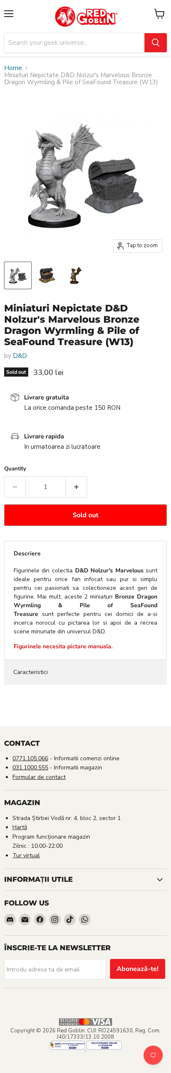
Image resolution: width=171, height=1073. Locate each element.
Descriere (27, 553)
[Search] (155, 42)
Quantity (15, 469)
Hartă (19, 827)
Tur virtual (26, 855)
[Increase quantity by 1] (76, 487)
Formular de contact (39, 777)
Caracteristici (30, 672)
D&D (20, 356)
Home (13, 68)
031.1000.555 (30, 767)
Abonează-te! (138, 968)
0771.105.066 (30, 758)
